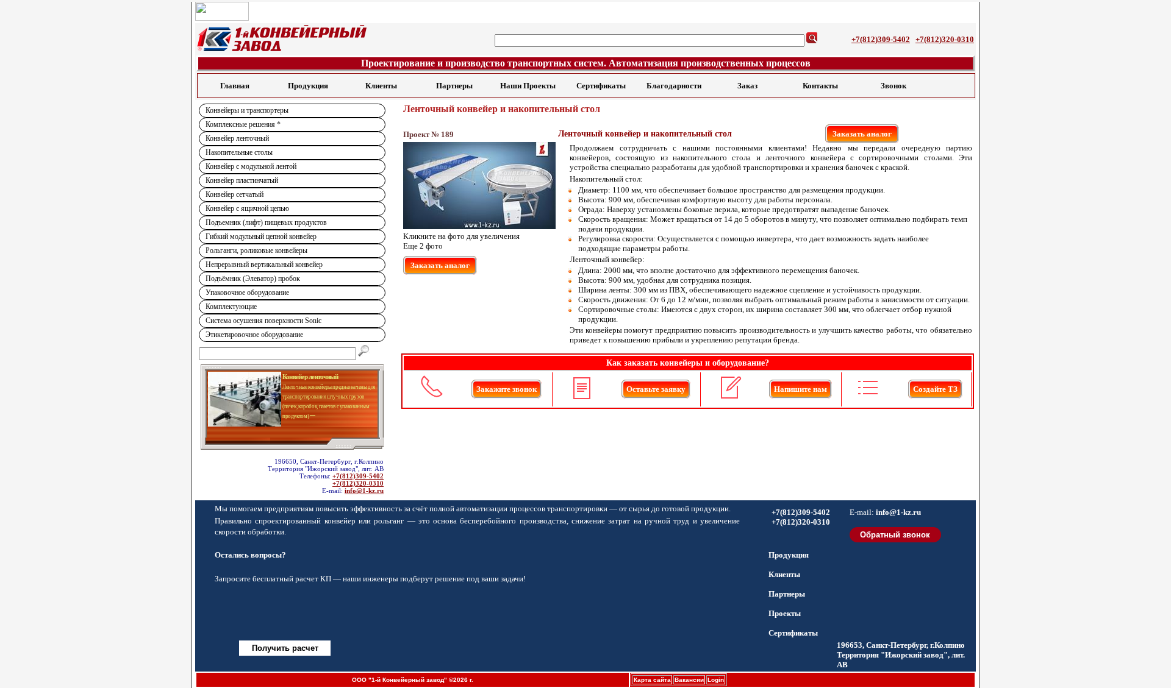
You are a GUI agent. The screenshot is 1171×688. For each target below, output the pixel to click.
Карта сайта (652, 679)
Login (715, 679)
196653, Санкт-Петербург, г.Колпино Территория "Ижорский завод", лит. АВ (901, 654)
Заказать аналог (862, 133)
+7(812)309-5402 (880, 39)
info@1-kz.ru (364, 490)
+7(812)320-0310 (944, 39)
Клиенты (381, 85)
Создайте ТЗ (935, 389)
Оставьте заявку (656, 389)
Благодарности (673, 85)
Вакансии (689, 679)
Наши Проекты (528, 85)
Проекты (784, 613)
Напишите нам (800, 389)
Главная (234, 85)
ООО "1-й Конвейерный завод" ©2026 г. (412, 679)
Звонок (893, 85)
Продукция (308, 85)
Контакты (820, 85)
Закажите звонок (506, 389)
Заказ (747, 85)
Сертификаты (601, 85)
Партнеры (454, 85)
